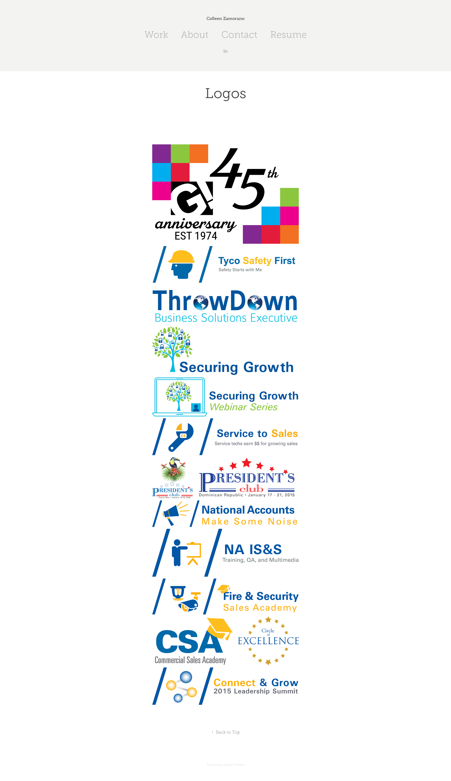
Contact (239, 34)
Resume (288, 34)
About (195, 34)
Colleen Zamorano (225, 18)
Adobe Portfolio (233, 764)
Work (156, 34)
